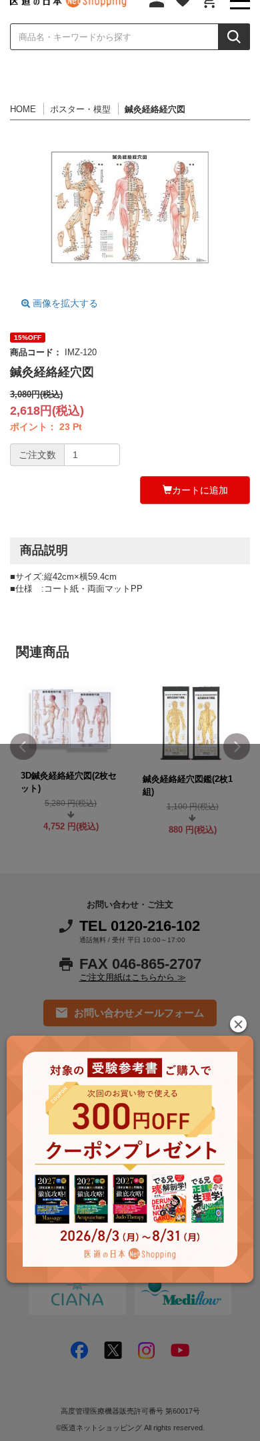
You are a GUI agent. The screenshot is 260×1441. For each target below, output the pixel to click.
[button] (238, 1024)
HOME (23, 109)
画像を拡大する (64, 303)
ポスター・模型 (80, 109)
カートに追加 (200, 490)
